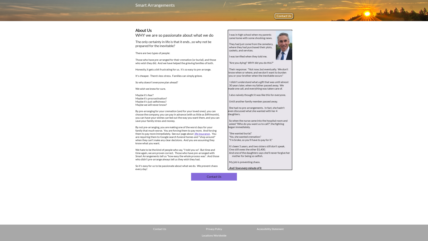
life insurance (202, 133)
